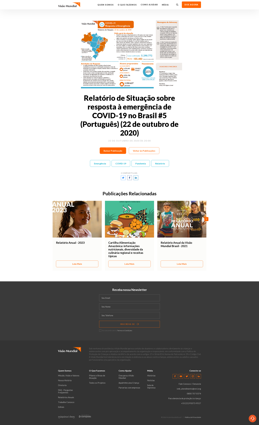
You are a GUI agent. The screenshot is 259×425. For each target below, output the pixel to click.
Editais (61, 407)
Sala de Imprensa (151, 386)
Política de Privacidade (193, 417)
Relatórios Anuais (66, 397)
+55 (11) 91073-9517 (191, 403)
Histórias (151, 375)
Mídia (165, 5)
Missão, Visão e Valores (68, 375)
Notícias (151, 380)
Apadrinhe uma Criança (129, 383)
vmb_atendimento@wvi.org (189, 388)
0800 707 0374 (194, 393)
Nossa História (64, 380)
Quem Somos (106, 5)
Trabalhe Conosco (66, 402)
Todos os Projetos (97, 383)
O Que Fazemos (127, 5)
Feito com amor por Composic (85, 416)
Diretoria (62, 385)
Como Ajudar (149, 4)
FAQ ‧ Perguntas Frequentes (65, 391)
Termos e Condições (124, 331)
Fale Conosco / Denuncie (190, 384)
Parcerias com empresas (129, 387)
